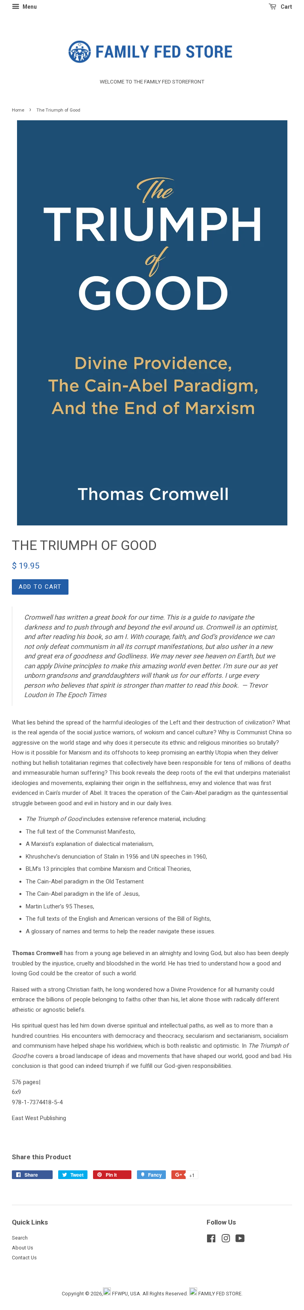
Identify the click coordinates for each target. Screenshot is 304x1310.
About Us (22, 1248)
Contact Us (24, 1258)
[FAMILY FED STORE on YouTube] (240, 1240)
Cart (285, 7)
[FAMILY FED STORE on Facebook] (211, 1240)
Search (20, 1238)
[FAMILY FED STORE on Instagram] (225, 1240)
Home (18, 110)
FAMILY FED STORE (219, 1294)
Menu (29, 7)
